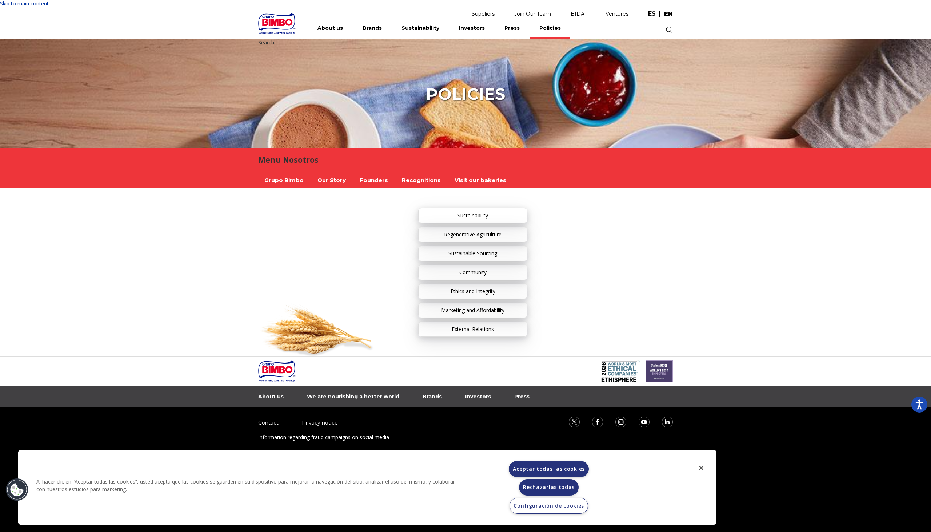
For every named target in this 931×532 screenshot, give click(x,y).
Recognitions (421, 180)
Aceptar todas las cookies (549, 468)
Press (512, 28)
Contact (268, 422)
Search (266, 42)
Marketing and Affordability (472, 310)
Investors (472, 28)
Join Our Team (532, 14)
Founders (374, 180)
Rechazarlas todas (549, 487)
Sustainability (420, 28)
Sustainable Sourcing (472, 253)
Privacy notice (320, 422)
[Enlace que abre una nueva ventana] (569, 421)
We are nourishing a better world (353, 396)
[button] (17, 489)
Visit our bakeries (480, 180)
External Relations (473, 329)
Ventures (617, 14)
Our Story (331, 180)
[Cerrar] (701, 468)
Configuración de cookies (549, 505)
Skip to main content (24, 3)
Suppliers (483, 14)
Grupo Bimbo (284, 180)
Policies (550, 28)
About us (330, 28)
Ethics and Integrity (473, 291)
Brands (372, 28)
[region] (367, 487)
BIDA (577, 14)
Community (473, 272)
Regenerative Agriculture (473, 234)
